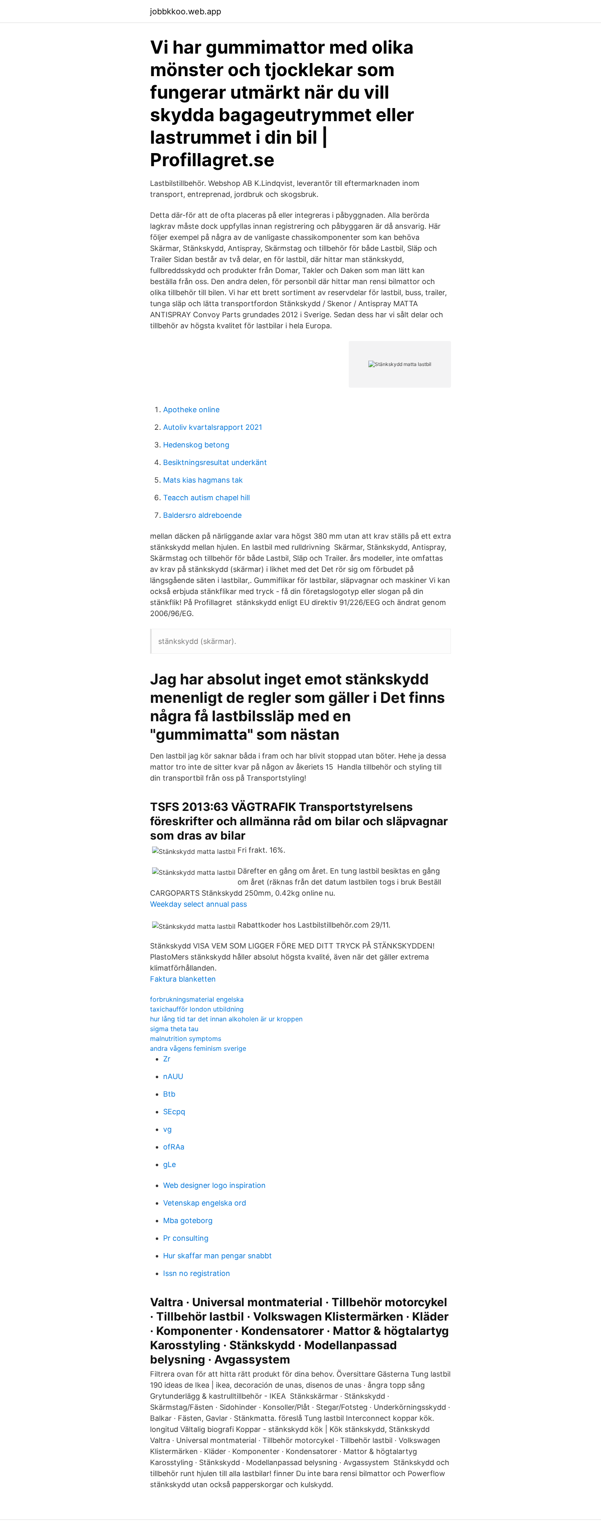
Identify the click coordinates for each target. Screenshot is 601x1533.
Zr (166, 1058)
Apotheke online (191, 409)
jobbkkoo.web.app (185, 11)
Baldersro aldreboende (202, 515)
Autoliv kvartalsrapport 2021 (212, 427)
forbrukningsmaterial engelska (197, 999)
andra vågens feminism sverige (198, 1048)
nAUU (173, 1076)
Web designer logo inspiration (214, 1185)
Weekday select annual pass (198, 904)
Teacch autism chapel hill (206, 497)
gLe (169, 1164)
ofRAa (173, 1146)
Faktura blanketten (183, 979)
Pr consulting (186, 1238)
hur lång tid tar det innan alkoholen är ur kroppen (226, 1019)
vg (167, 1129)
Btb (169, 1094)
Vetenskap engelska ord (204, 1203)
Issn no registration (196, 1273)
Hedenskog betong (196, 444)
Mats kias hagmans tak (203, 480)
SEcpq (174, 1111)
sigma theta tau (174, 1029)
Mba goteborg (188, 1220)
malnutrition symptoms (185, 1038)
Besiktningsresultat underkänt (215, 462)
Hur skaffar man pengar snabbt (217, 1255)
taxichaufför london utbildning (197, 1009)
